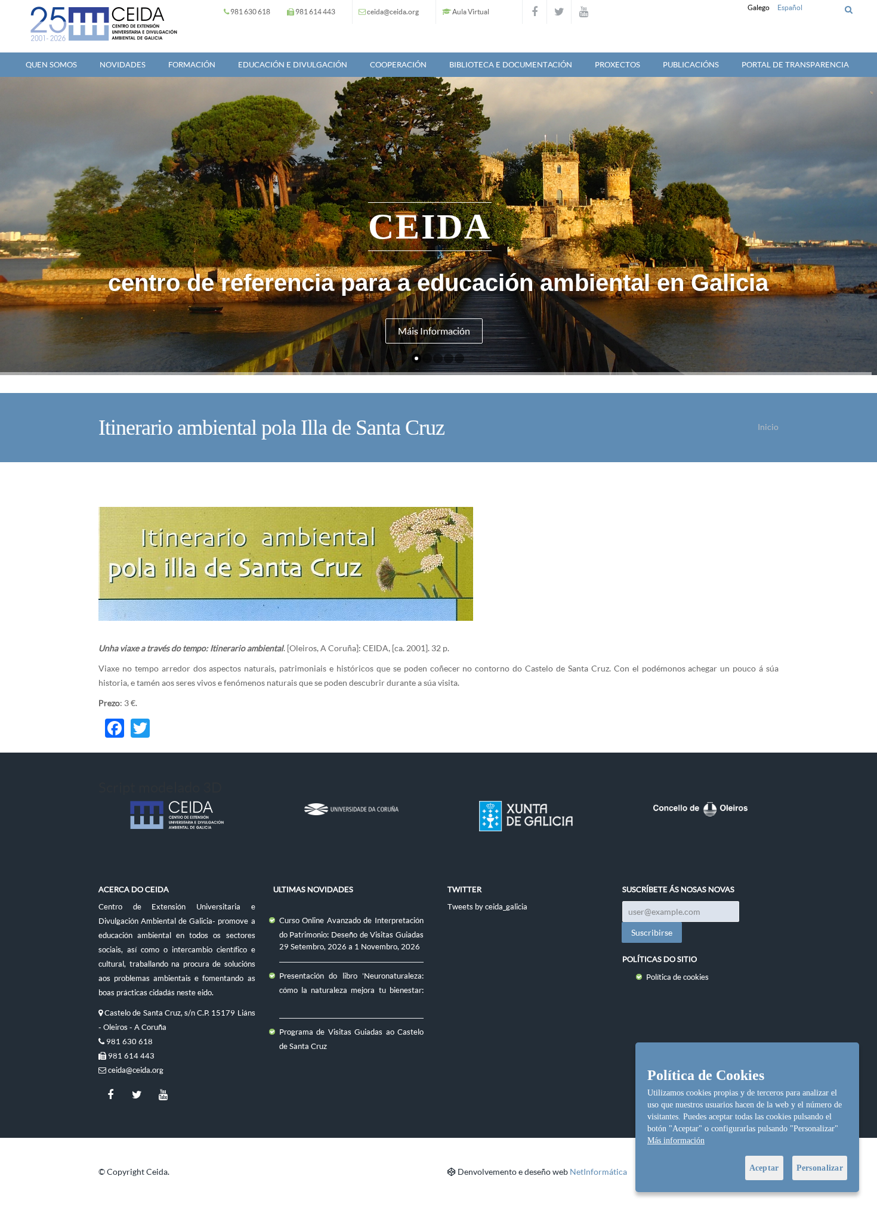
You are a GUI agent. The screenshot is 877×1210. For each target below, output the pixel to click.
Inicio (768, 427)
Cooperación (398, 64)
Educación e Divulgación (292, 64)
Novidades (123, 64)
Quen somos (51, 64)
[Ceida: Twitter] (559, 12)
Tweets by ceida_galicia (487, 906)
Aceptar (764, 1167)
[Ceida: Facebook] (534, 12)
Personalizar (819, 1167)
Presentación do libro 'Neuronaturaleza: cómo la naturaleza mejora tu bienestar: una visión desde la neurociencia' (351, 990)
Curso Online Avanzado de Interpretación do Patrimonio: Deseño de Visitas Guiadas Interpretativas (351, 934)
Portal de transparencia (795, 64)
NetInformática (598, 1171)
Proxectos (617, 64)
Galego (759, 7)
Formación (191, 64)
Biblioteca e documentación (510, 64)
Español (789, 7)
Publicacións (691, 64)
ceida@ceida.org (393, 11)
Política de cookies (677, 977)
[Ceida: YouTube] (583, 12)
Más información (676, 1140)
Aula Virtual (470, 11)
